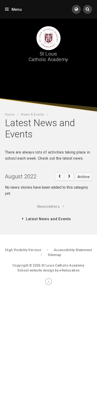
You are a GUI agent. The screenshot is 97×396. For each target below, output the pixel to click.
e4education (69, 270)
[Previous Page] (59, 177)
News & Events (32, 114)
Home (10, 114)
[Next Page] (69, 177)
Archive (83, 177)
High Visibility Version (23, 250)
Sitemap (54, 255)
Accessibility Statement (73, 250)
